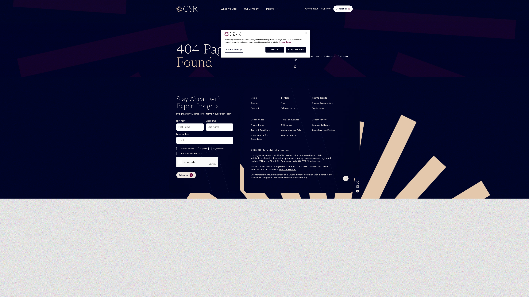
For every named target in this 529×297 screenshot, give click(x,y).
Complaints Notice (321, 125)
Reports (203, 149)
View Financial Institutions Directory (290, 177)
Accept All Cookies (296, 49)
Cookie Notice (257, 119)
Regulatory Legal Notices (323, 130)
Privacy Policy (224, 113)
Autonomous (311, 9)
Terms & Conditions (260, 130)
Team (284, 103)
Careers (254, 103)
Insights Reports (319, 98)
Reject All (275, 49)
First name (181, 120)
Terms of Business (290, 119)
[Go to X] (357, 182)
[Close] (306, 33)
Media (254, 98)
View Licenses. (314, 161)
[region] (265, 44)
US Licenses (286, 125)
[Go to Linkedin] (357, 186)
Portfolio (285, 98)
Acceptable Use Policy (292, 130)
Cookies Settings (234, 49)
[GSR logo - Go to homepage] (187, 9)
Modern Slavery (319, 119)
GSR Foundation (288, 135)
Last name (211, 120)
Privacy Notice (257, 125)
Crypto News (218, 149)
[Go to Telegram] (357, 191)
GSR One (326, 9)
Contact (255, 108)
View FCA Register (287, 169)
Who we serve (288, 108)
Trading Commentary (190, 153)
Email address (183, 134)
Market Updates (187, 149)
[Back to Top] (346, 178)
